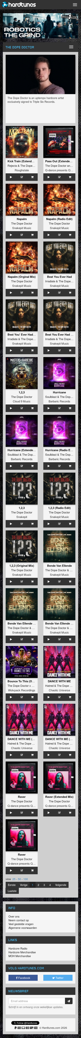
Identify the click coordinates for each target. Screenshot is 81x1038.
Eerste (12, 885)
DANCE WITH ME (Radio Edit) (27, 739)
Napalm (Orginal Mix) (22, 277)
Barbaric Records (59, 401)
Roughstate (22, 170)
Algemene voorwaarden (22, 928)
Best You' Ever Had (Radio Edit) (28, 334)
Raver (22, 797)
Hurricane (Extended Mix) (24, 450)
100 (25, 879)
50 (19, 879)
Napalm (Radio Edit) (59, 219)
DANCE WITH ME (59, 681)
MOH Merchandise (19, 956)
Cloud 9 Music (22, 401)
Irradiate (50, 281)
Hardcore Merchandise (22, 952)
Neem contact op (18, 920)
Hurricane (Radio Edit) (60, 450)
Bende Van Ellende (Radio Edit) (28, 623)
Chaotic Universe (59, 690)
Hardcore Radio (17, 948)
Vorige (24, 885)
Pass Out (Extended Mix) (61, 161)
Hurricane (59, 392)
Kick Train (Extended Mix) (24, 161)
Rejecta (12, 166)
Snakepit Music (21, 228)
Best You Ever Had (59, 277)
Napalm (22, 219)
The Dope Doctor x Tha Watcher (27, 686)
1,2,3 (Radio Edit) (59, 508)
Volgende (60, 885)
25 (13, 879)
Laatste (12, 891)
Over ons (13, 916)
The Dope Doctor (30, 166)
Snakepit (21, 517)
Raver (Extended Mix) (59, 797)
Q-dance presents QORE (61, 170)
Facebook (24, 978)
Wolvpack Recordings (21, 690)
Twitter (59, 978)
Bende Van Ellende (59, 566)
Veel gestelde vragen (21, 924)
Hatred (49, 686)
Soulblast (51, 397)
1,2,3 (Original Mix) (21, 566)
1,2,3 (22, 392)
